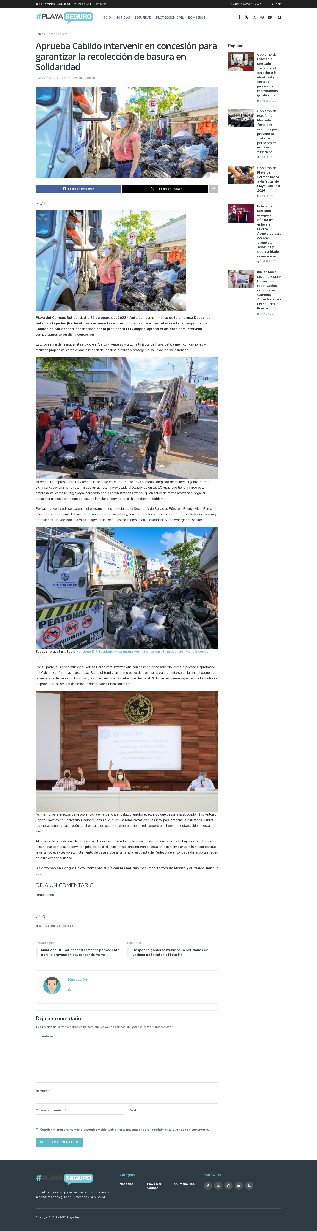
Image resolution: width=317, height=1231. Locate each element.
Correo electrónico (51, 1110)
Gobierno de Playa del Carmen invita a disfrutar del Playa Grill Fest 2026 (269, 179)
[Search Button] (279, 17)
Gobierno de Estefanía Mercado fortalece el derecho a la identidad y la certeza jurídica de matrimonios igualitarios (267, 74)
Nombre (43, 1091)
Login (277, 4)
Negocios (126, 1184)
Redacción (77, 979)
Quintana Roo (184, 1184)
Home (39, 34)
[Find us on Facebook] (239, 17)
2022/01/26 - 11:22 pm (51, 78)
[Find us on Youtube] (270, 17)
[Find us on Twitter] (246, 17)
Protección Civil (81, 4)
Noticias (50, 4)
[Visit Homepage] (65, 17)
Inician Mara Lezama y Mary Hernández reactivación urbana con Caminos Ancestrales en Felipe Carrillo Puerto (269, 290)
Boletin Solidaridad (60, 926)
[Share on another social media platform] (213, 189)
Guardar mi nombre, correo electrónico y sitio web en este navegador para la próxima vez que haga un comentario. (124, 1130)
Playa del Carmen (56, 34)
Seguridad (63, 4)
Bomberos (100, 4)
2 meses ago (267, 101)
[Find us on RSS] (249, 1186)
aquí (39, 873)
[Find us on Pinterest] (262, 17)
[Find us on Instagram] (254, 17)
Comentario (46, 1036)
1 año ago (266, 314)
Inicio (39, 4)
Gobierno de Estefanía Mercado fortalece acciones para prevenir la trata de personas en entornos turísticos (268, 131)
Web (133, 1110)
